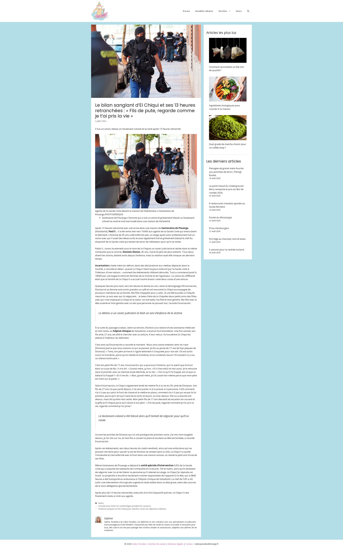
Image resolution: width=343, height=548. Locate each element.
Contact (189, 544)
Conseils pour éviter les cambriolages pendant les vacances (124, 506)
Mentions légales (175, 544)
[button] (248, 11)
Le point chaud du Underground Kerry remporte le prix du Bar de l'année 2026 (226, 189)
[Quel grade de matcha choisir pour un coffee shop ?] (228, 138)
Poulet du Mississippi (220, 217)
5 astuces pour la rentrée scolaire (226, 249)
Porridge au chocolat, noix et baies (227, 238)
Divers (239, 11)
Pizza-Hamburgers (219, 228)
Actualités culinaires (204, 11)
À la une (186, 11)
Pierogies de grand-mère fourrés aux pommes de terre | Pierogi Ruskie (226, 172)
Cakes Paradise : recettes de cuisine (148, 544)
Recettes (223, 11)
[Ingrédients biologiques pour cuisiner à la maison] (228, 99)
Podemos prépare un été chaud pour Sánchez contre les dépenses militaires (132, 509)
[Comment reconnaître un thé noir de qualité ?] (228, 61)
